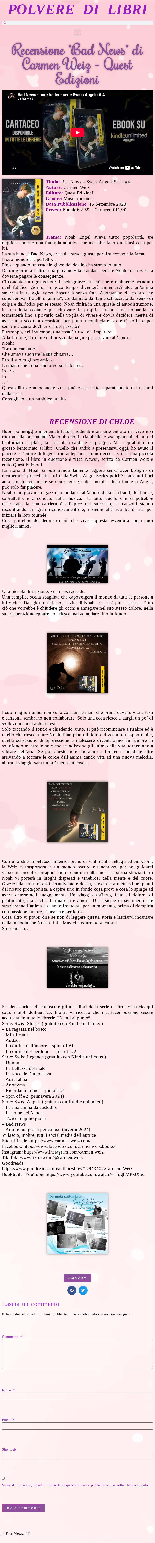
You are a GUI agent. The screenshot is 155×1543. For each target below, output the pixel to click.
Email (8, 1420)
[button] (77, 32)
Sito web (9, 1449)
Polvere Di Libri (77, 9)
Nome (8, 1390)
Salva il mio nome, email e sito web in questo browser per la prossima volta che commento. (75, 1485)
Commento (12, 1336)
